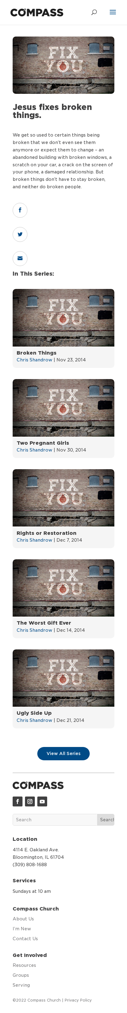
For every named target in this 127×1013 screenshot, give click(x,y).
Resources (24, 965)
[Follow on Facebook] (18, 801)
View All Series (63, 753)
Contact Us (25, 938)
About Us (23, 918)
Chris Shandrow (34, 359)
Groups (21, 975)
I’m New (22, 928)
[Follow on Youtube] (42, 801)
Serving (21, 985)
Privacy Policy (78, 1000)
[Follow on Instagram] (30, 801)
